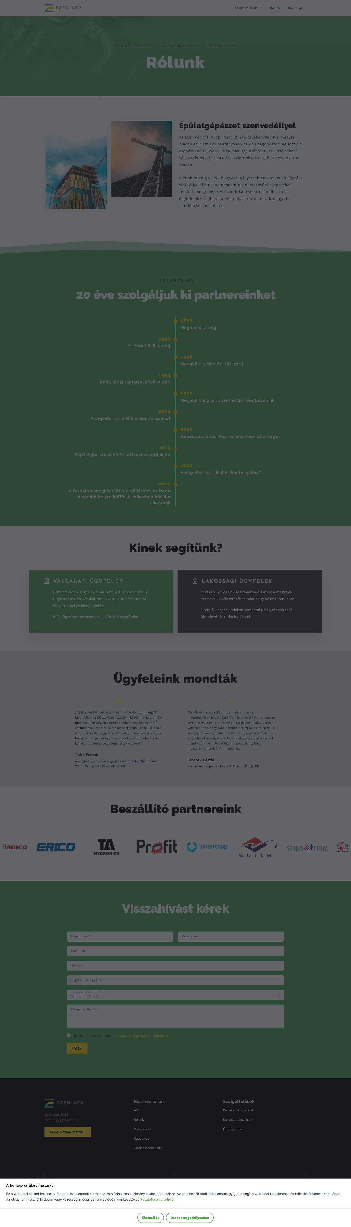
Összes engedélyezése (189, 1218)
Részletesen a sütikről (157, 1199)
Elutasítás (150, 1218)
